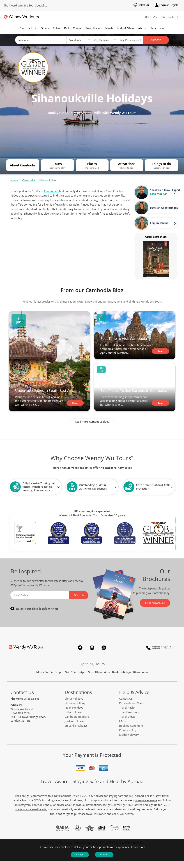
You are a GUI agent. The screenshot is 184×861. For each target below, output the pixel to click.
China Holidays (74, 698)
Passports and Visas (131, 703)
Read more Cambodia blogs (92, 421)
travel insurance (96, 814)
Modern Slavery (129, 734)
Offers (45, 28)
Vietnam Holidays (75, 703)
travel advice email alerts (30, 809)
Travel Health (127, 707)
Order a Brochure (156, 236)
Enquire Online (159, 223)
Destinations (28, 28)
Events (109, 28)
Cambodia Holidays (77, 716)
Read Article (75, 403)
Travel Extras (127, 716)
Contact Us (173, 17)
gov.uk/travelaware (145, 800)
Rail (66, 28)
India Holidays (73, 712)
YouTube (104, 647)
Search (156, 40)
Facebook (80, 647)
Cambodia (28, 180)
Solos (56, 28)
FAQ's (122, 721)
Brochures (157, 28)
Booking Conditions (131, 725)
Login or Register (169, 4)
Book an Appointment (164, 207)
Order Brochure (155, 603)
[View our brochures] (156, 259)
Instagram (92, 647)
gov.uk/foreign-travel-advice (124, 805)
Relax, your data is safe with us (37, 608)
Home (14, 180)
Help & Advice (134, 692)
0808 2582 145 (156, 17)
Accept (79, 854)
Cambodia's (51, 191)
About (142, 28)
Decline (104, 854)
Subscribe (79, 595)
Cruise (77, 28)
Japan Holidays (74, 707)
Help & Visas (125, 28)
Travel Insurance (129, 712)
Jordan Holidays (74, 721)
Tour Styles (93, 28)
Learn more (138, 847)
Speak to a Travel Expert (165, 190)
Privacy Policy (127, 730)
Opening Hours (92, 663)
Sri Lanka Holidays (76, 725)
